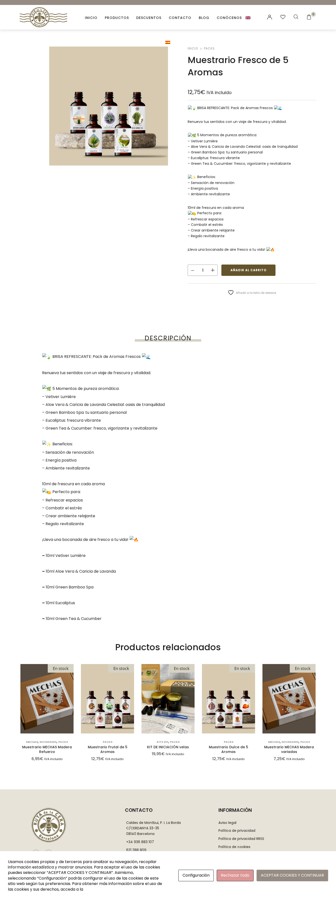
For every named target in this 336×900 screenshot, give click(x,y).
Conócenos (229, 17)
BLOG (204, 17)
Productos (117, 17)
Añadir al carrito (248, 270)
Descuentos (148, 17)
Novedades (48, 742)
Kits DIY (162, 742)
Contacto (180, 17)
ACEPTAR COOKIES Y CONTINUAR (292, 875)
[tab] (168, 338)
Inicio (91, 17)
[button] (47, 721)
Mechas (32, 742)
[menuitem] (248, 17)
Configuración (196, 875)
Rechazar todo (235, 875)
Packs (209, 48)
